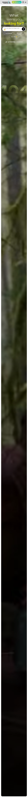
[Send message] (23, 29)
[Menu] (25, 2)
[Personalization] (23, 2)
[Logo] (6, 2)
